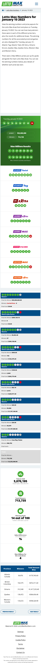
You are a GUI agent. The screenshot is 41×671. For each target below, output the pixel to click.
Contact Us (20, 652)
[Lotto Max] (3, 10)
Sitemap (20, 632)
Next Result (34, 612)
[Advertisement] (20, 88)
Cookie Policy (20, 640)
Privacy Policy (20, 636)
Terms (20, 644)
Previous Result (8, 612)
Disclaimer (20, 648)
